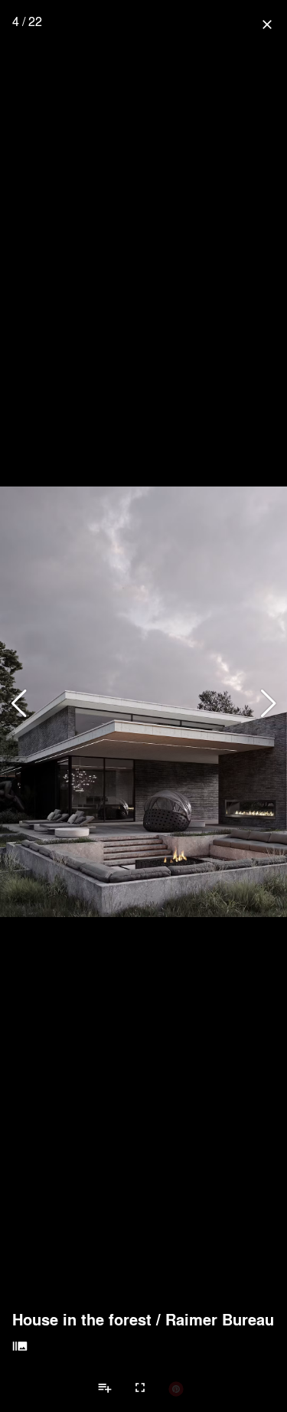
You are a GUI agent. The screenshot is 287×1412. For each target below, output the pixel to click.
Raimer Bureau (219, 1319)
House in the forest (82, 1319)
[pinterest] (176, 1388)
